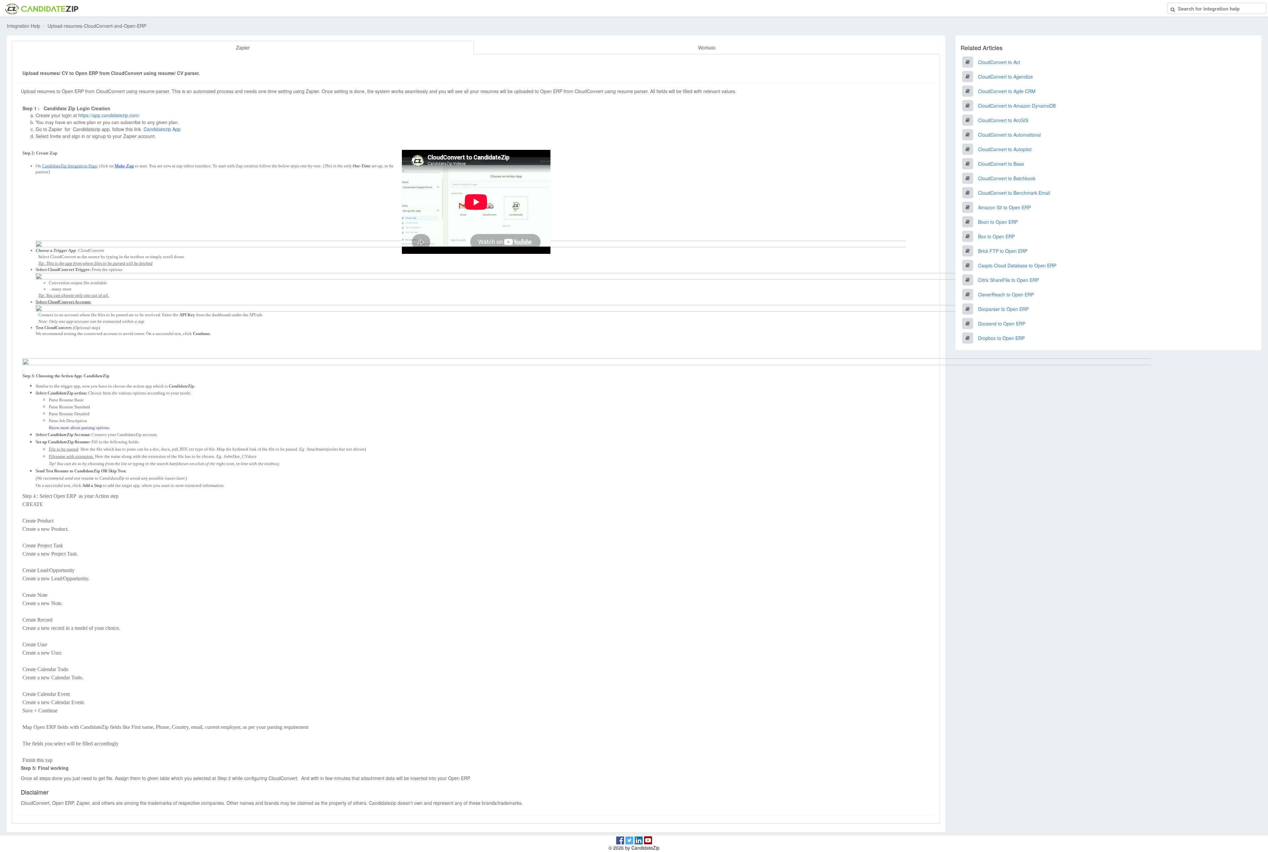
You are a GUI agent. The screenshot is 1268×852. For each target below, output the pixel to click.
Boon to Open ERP (998, 222)
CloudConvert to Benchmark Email (1014, 192)
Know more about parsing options (79, 427)
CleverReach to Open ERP (1006, 294)
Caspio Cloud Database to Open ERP (1017, 265)
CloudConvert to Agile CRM (1007, 91)
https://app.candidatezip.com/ (109, 115)
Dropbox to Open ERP (1001, 338)
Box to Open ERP (996, 236)
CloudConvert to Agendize (1005, 76)
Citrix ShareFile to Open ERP (1008, 280)
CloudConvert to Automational (1009, 134)
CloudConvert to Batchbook (1007, 178)
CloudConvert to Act (999, 62)
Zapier (243, 47)
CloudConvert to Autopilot (1005, 149)
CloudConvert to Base (1001, 163)
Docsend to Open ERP (1001, 323)
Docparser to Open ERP (1003, 309)
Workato (707, 47)
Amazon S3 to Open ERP (1004, 207)
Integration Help (23, 25)
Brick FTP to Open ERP (1002, 251)
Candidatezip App (163, 129)
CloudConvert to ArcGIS (1003, 120)
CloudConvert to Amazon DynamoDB (1017, 105)
